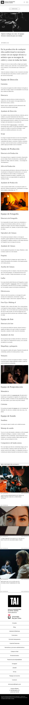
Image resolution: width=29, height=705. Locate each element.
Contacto (14, 680)
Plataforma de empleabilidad (14, 659)
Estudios (14, 623)
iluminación (13, 283)
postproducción (15, 395)
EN (24, 2)
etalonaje (15, 408)
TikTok (14, 671)
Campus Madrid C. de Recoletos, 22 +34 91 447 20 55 (14, 690)
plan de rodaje (13, 124)
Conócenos (14, 635)
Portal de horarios (14, 655)
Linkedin (14, 667)
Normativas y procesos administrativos (14, 647)
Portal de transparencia (14, 639)
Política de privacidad (17, 697)
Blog (14, 627)
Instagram (14, 663)
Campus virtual (14, 651)
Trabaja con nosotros (14, 675)
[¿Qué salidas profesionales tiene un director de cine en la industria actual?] (14, 484)
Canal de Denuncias (14, 643)
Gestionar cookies (9, 698)
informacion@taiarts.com (14, 684)
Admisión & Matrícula (14, 631)
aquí (16, 107)
